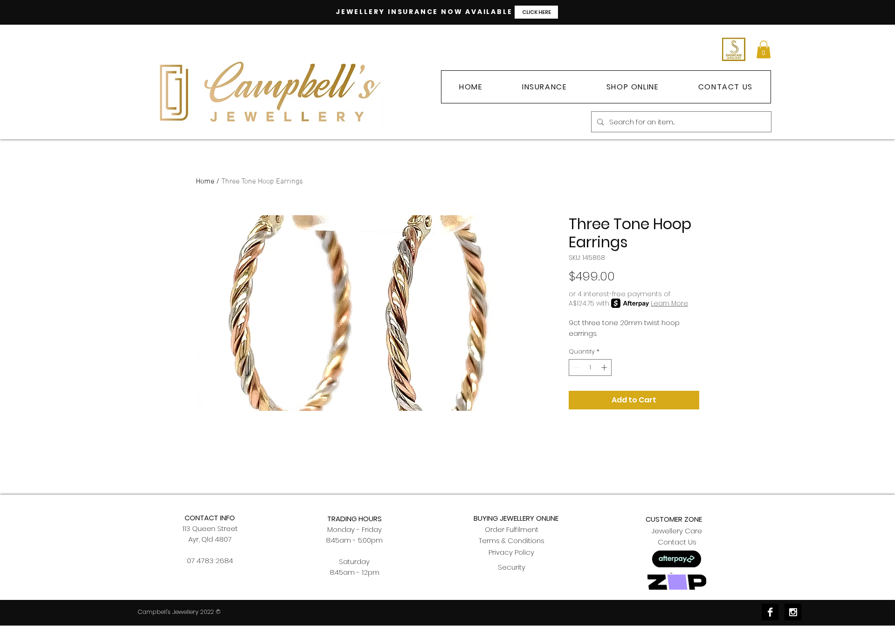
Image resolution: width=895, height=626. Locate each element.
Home (205, 181)
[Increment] (605, 367)
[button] (763, 49)
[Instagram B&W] (793, 612)
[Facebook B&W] (770, 612)
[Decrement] (575, 367)
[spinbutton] (590, 367)
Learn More (669, 303)
